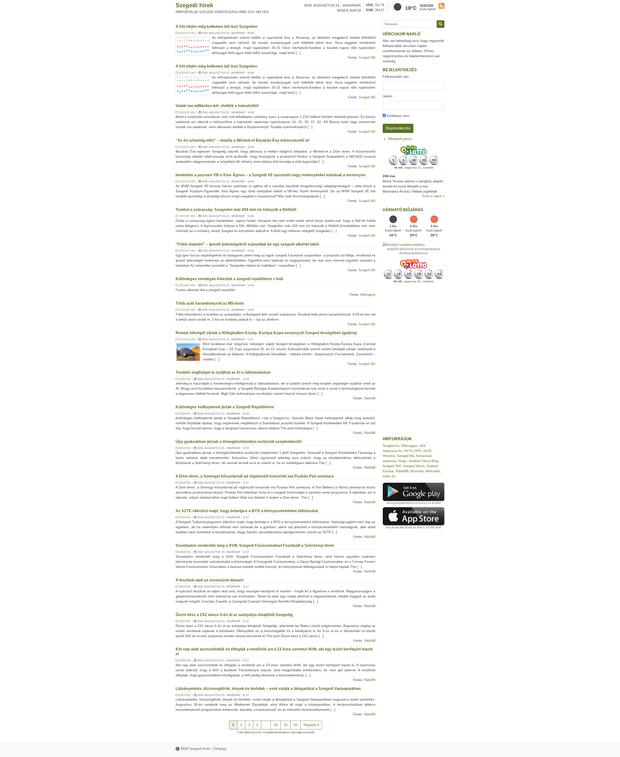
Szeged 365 (187, 32)
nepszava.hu (392, 451)
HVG (418, 451)
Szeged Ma (405, 456)
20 (295, 725)
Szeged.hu (391, 446)
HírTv (408, 451)
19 (285, 725)
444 (422, 446)
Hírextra (389, 456)
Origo (402, 461)
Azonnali (416, 471)
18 (276, 725)
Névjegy (220, 748)
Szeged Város (414, 466)
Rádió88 (184, 379)
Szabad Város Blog (423, 461)
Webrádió (432, 471)
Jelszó (387, 96)
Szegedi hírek (194, 5)
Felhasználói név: (396, 76)
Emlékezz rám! (398, 116)
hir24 (427, 451)
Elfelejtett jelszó (400, 139)
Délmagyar (187, 285)
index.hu (389, 476)
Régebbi (310, 725)
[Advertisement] (413, 360)
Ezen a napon (432, 196)
